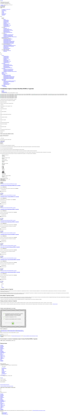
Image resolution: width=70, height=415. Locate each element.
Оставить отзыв (13, 387)
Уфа (0, 359)
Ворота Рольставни (6, 66)
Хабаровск (1, 360)
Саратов (1, 357)
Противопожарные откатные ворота (9, 43)
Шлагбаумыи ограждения (4, 85)
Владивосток (2, 346)
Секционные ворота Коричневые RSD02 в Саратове (9, 221)
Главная (3, 90)
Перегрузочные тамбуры (7, 48)
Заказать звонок (3, 387)
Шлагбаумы (5, 51)
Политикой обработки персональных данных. (39, 410)
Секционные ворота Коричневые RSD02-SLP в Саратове (10, 185)
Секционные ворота (6, 20)
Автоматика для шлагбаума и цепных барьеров (10, 36)
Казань (1, 398)
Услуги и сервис (4, 10)
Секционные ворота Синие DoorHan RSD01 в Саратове (10, 272)
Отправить (2, 336)
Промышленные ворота (7, 23)
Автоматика (5, 33)
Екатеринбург (2, 348)
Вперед (3, 287)
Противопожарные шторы (7, 40)
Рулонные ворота (6, 24)
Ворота (5, 19)
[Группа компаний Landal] (1, 0)
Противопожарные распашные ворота (9, 41)
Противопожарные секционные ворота (9, 76)
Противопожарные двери (7, 39)
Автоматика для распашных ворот (8, 70)
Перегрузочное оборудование (8, 44)
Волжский (1, 347)
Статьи (3, 370)
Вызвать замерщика (7, 387)
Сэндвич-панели (4, 373)
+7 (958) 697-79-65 (2, 5)
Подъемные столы (6, 47)
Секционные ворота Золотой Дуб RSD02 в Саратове (9, 234)
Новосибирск (2, 401)
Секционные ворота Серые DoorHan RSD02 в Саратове (10, 259)
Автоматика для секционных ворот (8, 34)
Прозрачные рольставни (7, 31)
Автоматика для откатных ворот (8, 35)
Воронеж (1, 396)
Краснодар (1, 350)
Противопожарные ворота (7, 61)
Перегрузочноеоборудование (4, 79)
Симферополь (2, 406)
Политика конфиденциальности (4, 384)
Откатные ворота (6, 21)
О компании (3, 367)
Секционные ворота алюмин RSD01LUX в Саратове (9, 196)
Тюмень (1, 358)
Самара (1, 404)
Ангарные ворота (6, 25)
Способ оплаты (4, 13)
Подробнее (1, 193)
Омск (1, 353)
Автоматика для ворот (7, 26)
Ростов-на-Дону (2, 355)
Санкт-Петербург (2, 356)
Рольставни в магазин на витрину (8, 30)
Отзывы (3, 12)
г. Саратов (6, 9)
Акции (3, 11)
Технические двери (6, 84)
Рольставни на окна (6, 28)
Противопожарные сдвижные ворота (9, 42)
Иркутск (1, 349)
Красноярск (2, 351)
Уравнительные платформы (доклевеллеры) (10, 45)
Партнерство (4, 14)
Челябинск (1, 409)
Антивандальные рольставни (8, 29)
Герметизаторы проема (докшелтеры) (9, 46)
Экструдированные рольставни (8, 32)
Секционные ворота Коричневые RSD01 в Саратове (9, 209)
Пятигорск (1, 354)
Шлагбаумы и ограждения (7, 50)
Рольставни (3, 63)
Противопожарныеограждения (4, 74)
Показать (2, 182)
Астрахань (1, 345)
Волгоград (1, 393)
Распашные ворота (6, 22)
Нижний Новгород (3, 352)
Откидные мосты (6, 82)
